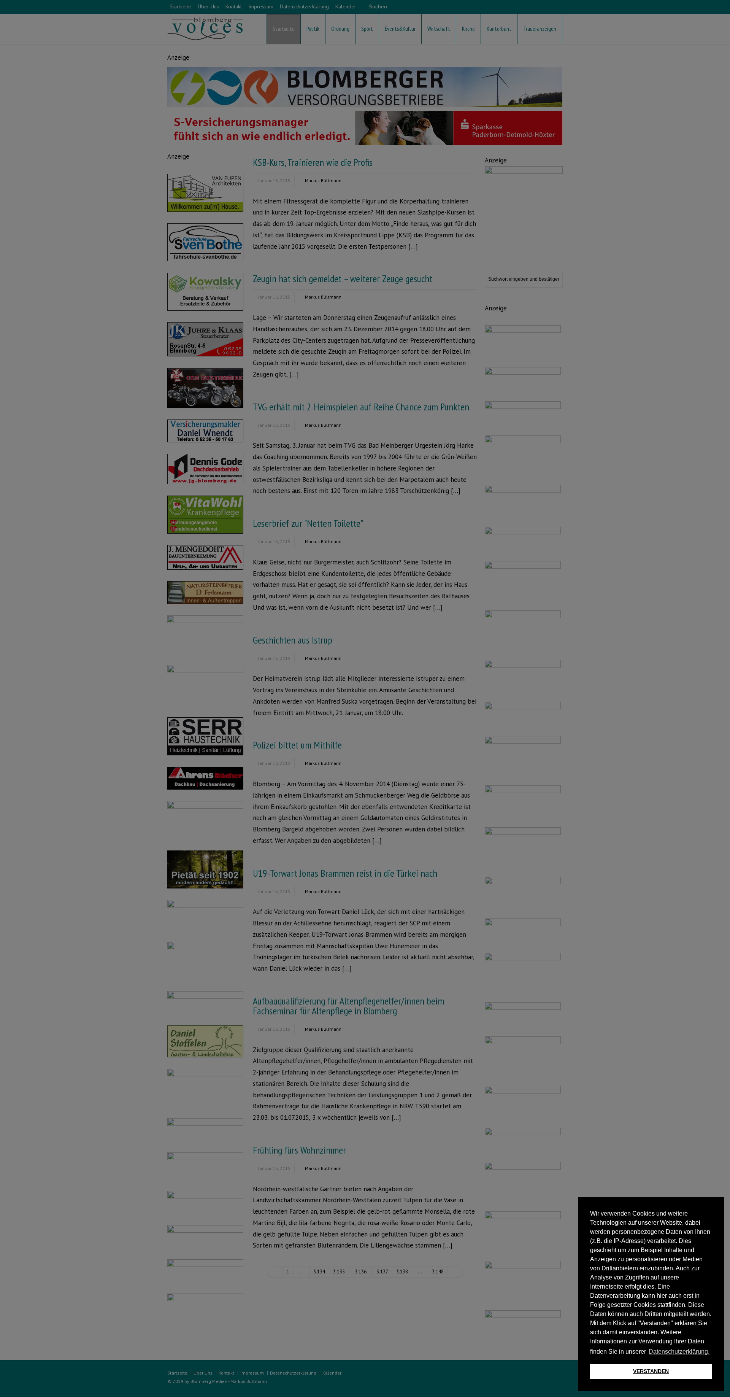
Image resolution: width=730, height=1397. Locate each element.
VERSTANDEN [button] (651, 1371)
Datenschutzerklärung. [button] (679, 1351)
